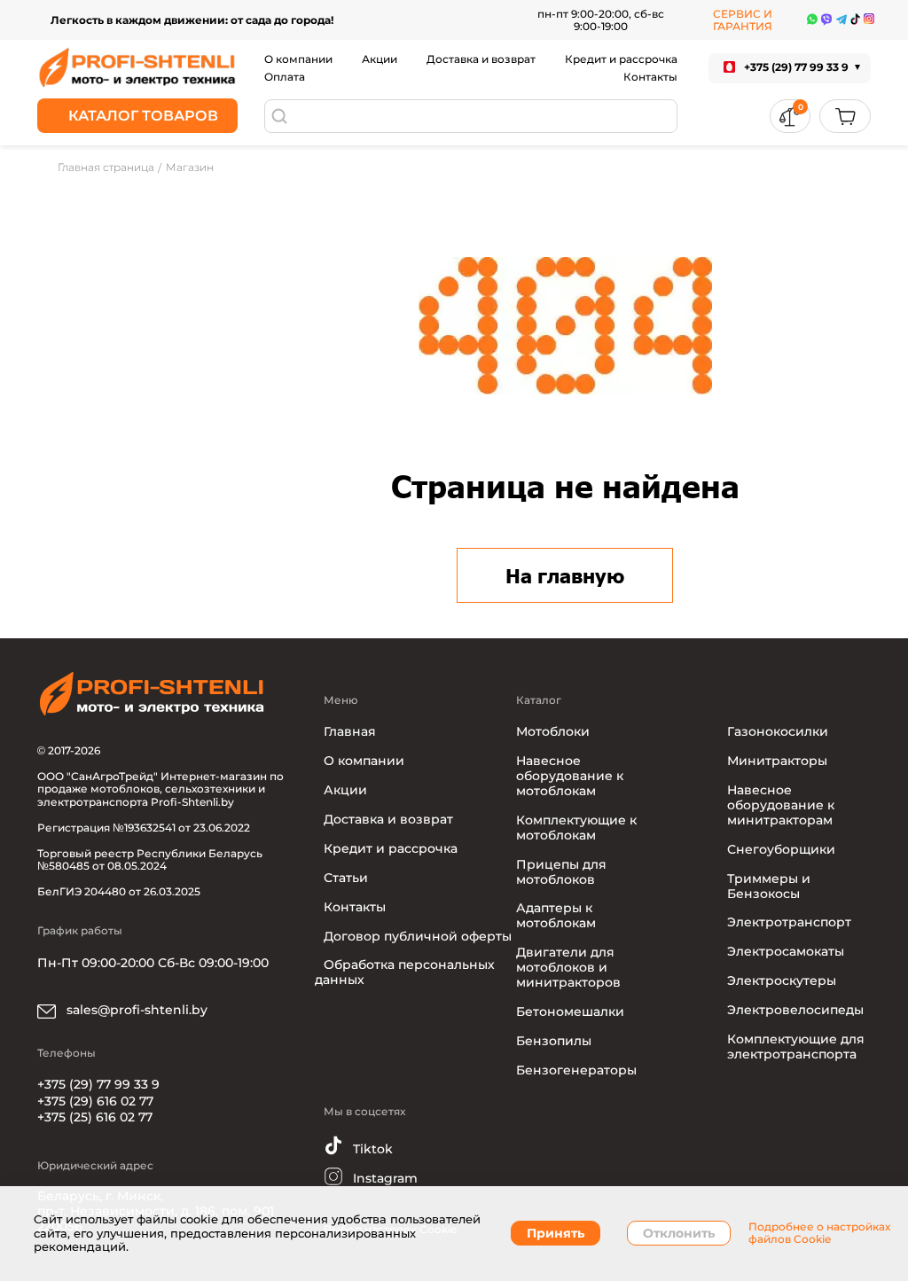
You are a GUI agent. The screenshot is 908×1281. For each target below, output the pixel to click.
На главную (564, 575)
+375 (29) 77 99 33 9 (98, 1084)
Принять (555, 1233)
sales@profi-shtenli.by (135, 1010)
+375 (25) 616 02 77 (95, 1117)
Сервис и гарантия (742, 20)
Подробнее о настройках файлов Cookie (819, 1233)
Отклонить (679, 1233)
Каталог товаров (143, 115)
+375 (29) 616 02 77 (95, 1101)
